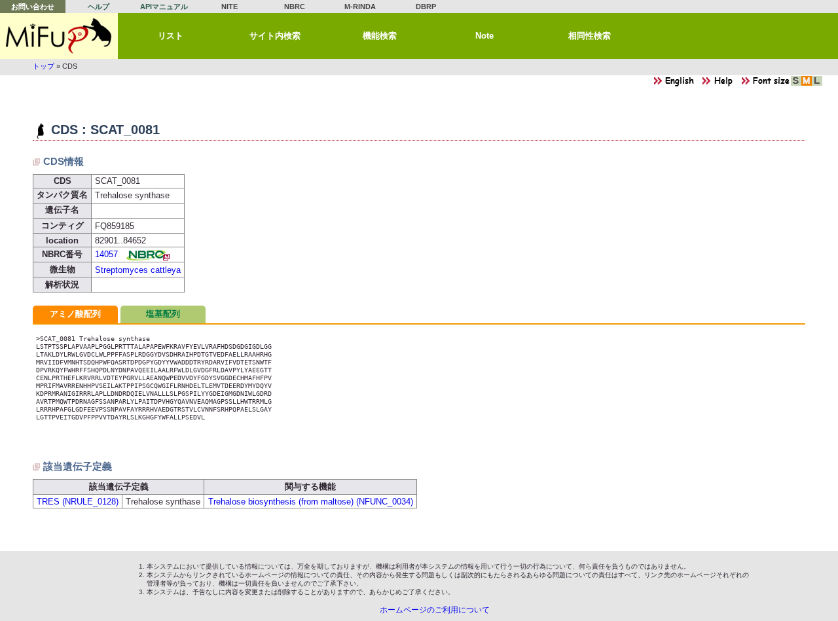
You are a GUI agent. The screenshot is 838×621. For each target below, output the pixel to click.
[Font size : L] (817, 84)
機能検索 (380, 36)
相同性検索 (589, 36)
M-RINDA (360, 6)
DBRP (426, 6)
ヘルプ (98, 6)
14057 (106, 254)
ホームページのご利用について (435, 609)
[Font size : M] (806, 84)
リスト (170, 36)
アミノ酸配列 (75, 314)
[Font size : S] (796, 84)
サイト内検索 (275, 36)
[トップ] (59, 36)
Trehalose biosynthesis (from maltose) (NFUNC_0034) (310, 501)
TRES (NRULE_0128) (77, 501)
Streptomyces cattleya (138, 270)
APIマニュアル (164, 6)
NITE (229, 6)
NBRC (294, 6)
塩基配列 (163, 314)
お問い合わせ (32, 6)
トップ (43, 66)
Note (484, 36)
